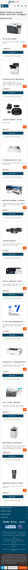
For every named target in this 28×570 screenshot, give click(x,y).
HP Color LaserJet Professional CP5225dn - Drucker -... (12, 39)
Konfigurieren (22, 567)
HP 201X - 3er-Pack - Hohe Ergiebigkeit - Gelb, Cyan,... (12, 281)
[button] (2, 567)
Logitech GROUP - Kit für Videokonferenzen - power (13, 120)
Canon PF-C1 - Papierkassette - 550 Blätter (13, 362)
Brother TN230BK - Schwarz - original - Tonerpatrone (13, 200)
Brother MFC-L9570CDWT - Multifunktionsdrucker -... (13, 443)
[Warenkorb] (25, 5)
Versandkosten (23, 539)
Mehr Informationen (22, 563)
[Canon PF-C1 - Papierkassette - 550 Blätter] (14, 351)
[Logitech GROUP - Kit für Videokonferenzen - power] (14, 109)
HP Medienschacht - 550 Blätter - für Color (11, 160)
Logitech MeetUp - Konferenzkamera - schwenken (10, 241)
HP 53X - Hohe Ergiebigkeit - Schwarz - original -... (13, 322)
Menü (6, 6)
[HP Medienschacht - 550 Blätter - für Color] (14, 149)
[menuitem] (4, 5)
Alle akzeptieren (13, 567)
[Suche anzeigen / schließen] (14, 5)
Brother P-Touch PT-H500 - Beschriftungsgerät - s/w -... (13, 483)
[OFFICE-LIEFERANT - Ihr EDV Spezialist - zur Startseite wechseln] (14, 2)
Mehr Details (12, 52)
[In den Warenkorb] (25, 46)
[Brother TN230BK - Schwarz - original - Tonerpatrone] (14, 190)
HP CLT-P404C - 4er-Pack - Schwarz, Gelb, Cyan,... (11, 402)
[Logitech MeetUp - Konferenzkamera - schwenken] (14, 230)
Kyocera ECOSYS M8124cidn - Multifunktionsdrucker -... (13, 79)
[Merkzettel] (18, 5)
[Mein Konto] (22, 5)
